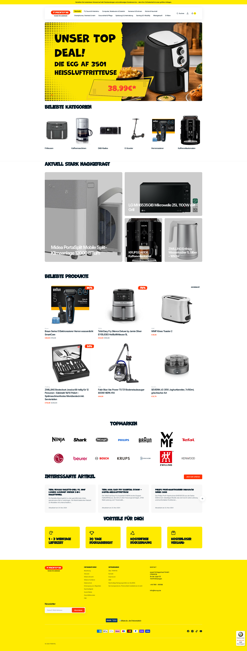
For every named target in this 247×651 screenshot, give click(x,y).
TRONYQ (52, 644)
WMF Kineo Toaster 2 (161, 331)
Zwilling (47, 387)
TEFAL (100, 328)
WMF (153, 328)
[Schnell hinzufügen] (49, 320)
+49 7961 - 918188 (156, 585)
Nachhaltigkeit (88, 589)
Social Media (88, 592)
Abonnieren (78, 610)
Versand (86, 574)
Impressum (112, 577)
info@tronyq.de (155, 590)
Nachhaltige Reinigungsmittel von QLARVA (121, 583)
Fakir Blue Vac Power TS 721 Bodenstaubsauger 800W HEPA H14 (121, 391)
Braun (47, 328)
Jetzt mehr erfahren (193, 477)
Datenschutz (88, 583)
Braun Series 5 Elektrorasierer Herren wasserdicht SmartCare (69, 333)
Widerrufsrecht (88, 577)
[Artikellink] (70, 499)
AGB (109, 580)
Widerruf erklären (89, 580)
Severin (153, 387)
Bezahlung (87, 570)
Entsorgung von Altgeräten (92, 586)
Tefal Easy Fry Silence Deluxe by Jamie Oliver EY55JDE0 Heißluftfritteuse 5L (120, 333)
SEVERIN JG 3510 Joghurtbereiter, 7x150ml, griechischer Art (172, 391)
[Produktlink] (70, 311)
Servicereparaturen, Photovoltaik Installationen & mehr (125, 586)
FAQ (85, 598)
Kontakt (110, 574)
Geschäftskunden (89, 595)
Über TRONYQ (112, 570)
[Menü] (244, 632)
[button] (180, 13)
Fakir (99, 387)
